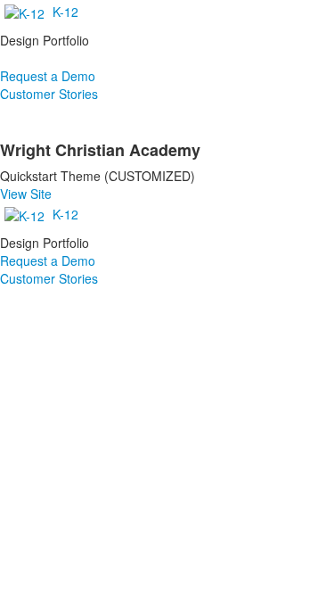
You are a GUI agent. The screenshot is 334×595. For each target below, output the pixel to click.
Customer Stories (49, 94)
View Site (26, 193)
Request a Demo (47, 76)
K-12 (65, 12)
